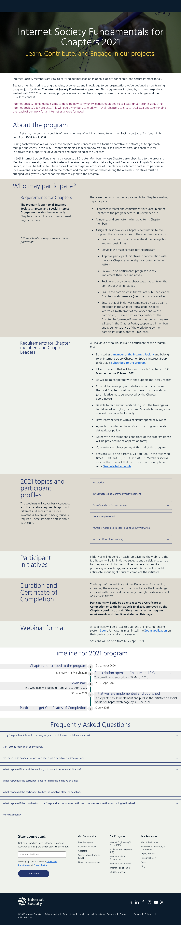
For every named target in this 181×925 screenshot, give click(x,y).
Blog (143, 866)
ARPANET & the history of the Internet (153, 848)
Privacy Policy (40, 865)
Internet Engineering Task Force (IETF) (121, 844)
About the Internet (150, 842)
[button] (131, 483)
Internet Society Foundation (117, 858)
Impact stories (148, 854)
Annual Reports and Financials (101, 914)
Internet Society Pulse (120, 864)
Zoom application (155, 630)
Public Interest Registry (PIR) (121, 851)
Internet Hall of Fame (120, 868)
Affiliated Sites (25, 917)
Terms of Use (69, 914)
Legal (81, 914)
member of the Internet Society (133, 354)
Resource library (148, 858)
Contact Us (125, 914)
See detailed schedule (117, 466)
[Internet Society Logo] (31, 901)
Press (143, 862)
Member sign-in (85, 842)
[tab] (131, 483)
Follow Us (149, 914)
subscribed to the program (128, 363)
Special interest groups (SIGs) (89, 856)
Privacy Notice (52, 914)
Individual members (87, 847)
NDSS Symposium (118, 872)
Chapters (82, 851)
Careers (137, 914)
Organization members (89, 862)
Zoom (103, 630)
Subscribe (34, 874)
